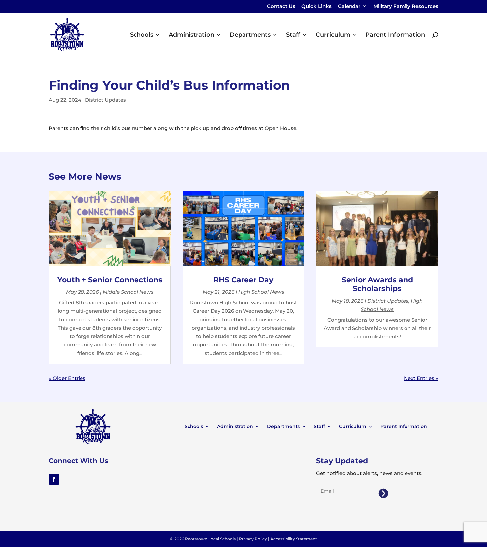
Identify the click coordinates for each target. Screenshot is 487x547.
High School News (261, 292)
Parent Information (395, 35)
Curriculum (333, 35)
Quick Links (316, 6)
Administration (191, 35)
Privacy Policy (253, 538)
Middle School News (128, 292)
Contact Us (281, 6)
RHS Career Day (243, 279)
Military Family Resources (405, 6)
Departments (250, 35)
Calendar (352, 8)
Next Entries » (421, 378)
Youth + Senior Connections (109, 279)
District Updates (105, 100)
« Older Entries (67, 378)
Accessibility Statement (293, 538)
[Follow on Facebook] (54, 479)
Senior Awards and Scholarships (377, 284)
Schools (141, 35)
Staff (293, 35)
